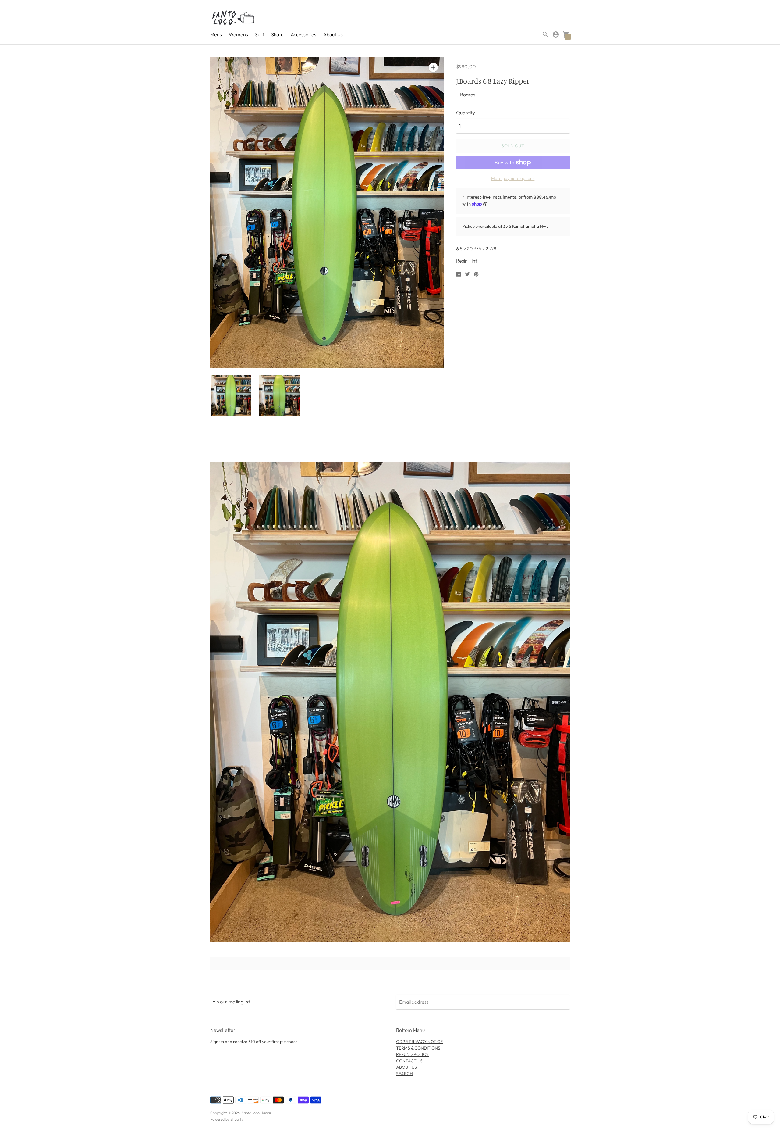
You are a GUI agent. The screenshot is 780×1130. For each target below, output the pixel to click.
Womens (238, 34)
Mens (216, 34)
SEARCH (404, 1073)
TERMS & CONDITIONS (418, 1048)
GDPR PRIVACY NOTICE (419, 1041)
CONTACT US (409, 1061)
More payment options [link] (512, 178)
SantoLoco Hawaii (257, 1112)
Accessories (303, 34)
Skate (277, 34)
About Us (333, 34)
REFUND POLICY (412, 1054)
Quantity (465, 112)
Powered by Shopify (226, 1119)
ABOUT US (406, 1067)
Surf (259, 34)
